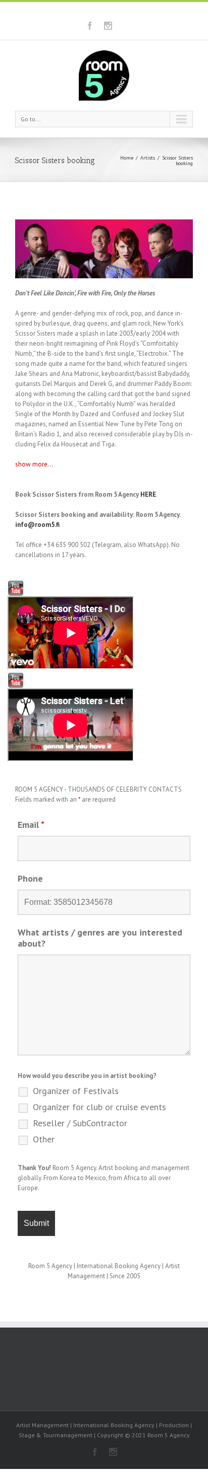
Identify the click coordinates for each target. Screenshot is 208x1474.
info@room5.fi (37, 524)
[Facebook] (90, 26)
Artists (147, 157)
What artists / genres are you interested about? (100, 937)
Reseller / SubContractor (80, 1123)
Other (44, 1139)
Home (126, 157)
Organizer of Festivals (76, 1091)
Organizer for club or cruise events (99, 1107)
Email (31, 824)
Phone (30, 878)
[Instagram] (108, 26)
